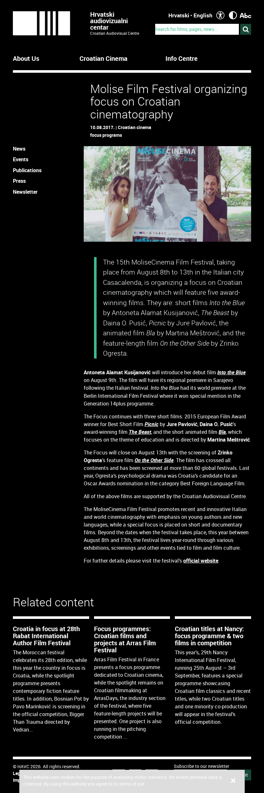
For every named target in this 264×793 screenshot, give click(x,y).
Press (19, 180)
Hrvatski (178, 15)
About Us (26, 58)
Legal (18, 773)
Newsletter (25, 191)
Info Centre (181, 58)
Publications (27, 170)
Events (20, 159)
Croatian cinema (134, 127)
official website (200, 560)
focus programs (106, 135)
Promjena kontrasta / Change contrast (233, 15)
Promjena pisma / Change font (245, 15)
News (19, 148)
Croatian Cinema (103, 58)
